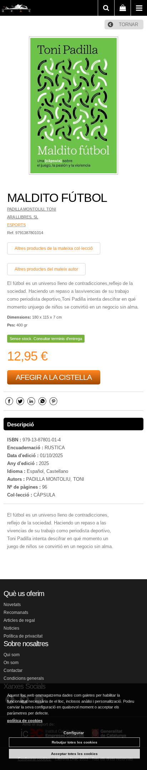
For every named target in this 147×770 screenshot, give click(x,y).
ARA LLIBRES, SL (22, 217)
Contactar (13, 670)
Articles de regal (19, 620)
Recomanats (16, 612)
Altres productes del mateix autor (46, 269)
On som (11, 662)
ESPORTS (16, 225)
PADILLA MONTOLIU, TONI (31, 209)
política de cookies (24, 720)
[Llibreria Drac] (16, 9)
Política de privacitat (23, 636)
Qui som (12, 654)
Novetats (12, 604)
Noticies (11, 628)
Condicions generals (24, 678)
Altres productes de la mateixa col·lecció (54, 248)
